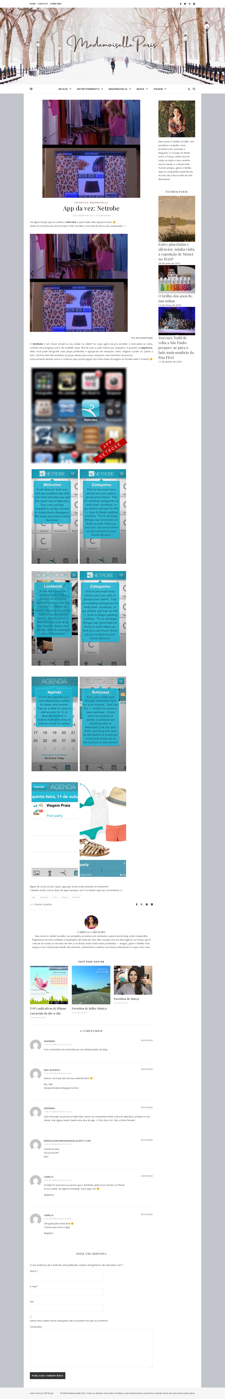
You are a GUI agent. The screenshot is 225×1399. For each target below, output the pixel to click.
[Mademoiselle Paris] (112, 44)
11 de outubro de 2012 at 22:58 (57, 1073)
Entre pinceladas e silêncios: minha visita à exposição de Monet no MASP (176, 251)
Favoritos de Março (126, 999)
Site (32, 1301)
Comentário (36, 1326)
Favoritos (81, 202)
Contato (43, 3)
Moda (140, 88)
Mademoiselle (118, 88)
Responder (147, 1040)
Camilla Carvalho (43, 904)
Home (33, 3)
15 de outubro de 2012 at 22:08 (57, 1218)
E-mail (34, 1286)
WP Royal (48, 1393)
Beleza (63, 88)
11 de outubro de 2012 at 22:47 (57, 1044)
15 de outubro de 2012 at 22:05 (57, 1180)
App (34, 897)
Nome (34, 1271)
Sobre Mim (55, 3)
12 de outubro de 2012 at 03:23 (57, 1144)
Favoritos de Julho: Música (89, 1008)
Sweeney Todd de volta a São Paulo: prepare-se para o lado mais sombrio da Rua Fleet (176, 347)
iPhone (65, 897)
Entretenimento (88, 88)
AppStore (44, 897)
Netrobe (76, 897)
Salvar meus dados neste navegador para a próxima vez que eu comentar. (69, 1320)
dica (55, 897)
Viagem (158, 88)
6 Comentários (103, 215)
